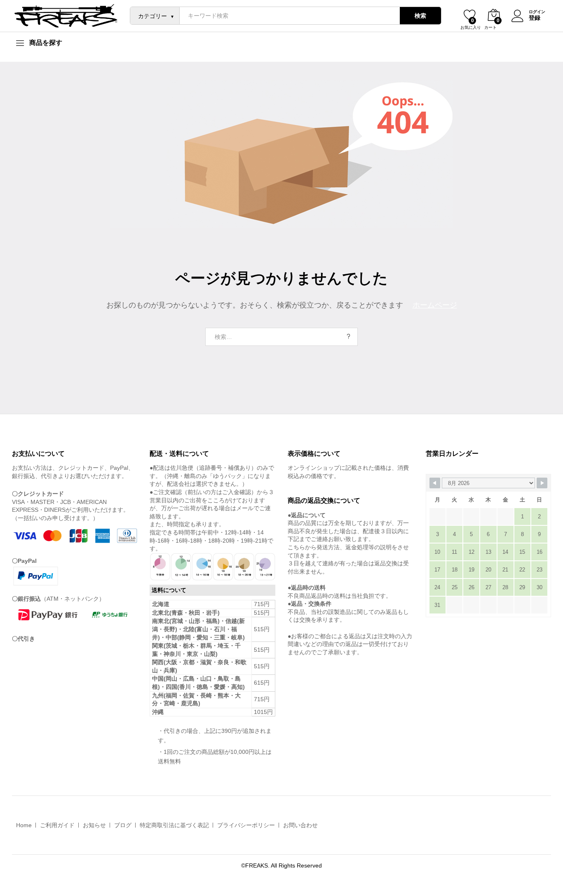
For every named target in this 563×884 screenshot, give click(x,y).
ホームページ (435, 305)
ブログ (122, 825)
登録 (534, 17)
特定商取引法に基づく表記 (174, 825)
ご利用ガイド (57, 825)
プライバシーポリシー (246, 825)
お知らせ (94, 825)
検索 (420, 15)
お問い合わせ (300, 825)
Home (24, 825)
